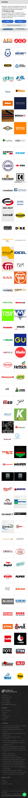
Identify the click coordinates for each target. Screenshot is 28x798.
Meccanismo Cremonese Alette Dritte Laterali (14, 759)
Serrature (5, 712)
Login (4, 780)
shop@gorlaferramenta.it (10, 704)
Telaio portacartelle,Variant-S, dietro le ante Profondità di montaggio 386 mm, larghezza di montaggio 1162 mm (14, 742)
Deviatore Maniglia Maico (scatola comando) (14, 746)
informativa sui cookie (9, 11)
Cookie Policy (8, 795)
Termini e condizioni (7, 783)
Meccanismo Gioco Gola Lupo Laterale (12, 757)
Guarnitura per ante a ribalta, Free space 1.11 (14, 764)
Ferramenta (5, 718)
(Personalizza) (15, 795)
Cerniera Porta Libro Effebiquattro (11, 727)
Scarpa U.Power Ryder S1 (9, 753)
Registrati (5, 782)
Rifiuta (7, 21)
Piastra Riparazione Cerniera (10, 755)
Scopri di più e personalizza (14, 25)
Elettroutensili (6, 716)
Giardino (5, 719)
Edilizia (4, 714)
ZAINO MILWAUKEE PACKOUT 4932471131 (12, 770)
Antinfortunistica (7, 710)
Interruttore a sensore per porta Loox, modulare (14, 725)
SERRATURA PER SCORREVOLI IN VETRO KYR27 (14, 748)
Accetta (20, 21)
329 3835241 (7, 702)
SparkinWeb (21, 795)
